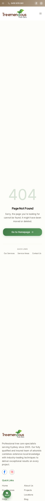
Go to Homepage (21, 232)
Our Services (9, 253)
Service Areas (23, 253)
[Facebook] (36, 3)
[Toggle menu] (40, 13)
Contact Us (36, 253)
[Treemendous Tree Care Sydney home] (14, 13)
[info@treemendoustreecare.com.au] (3, 3)
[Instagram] (41, 3)
